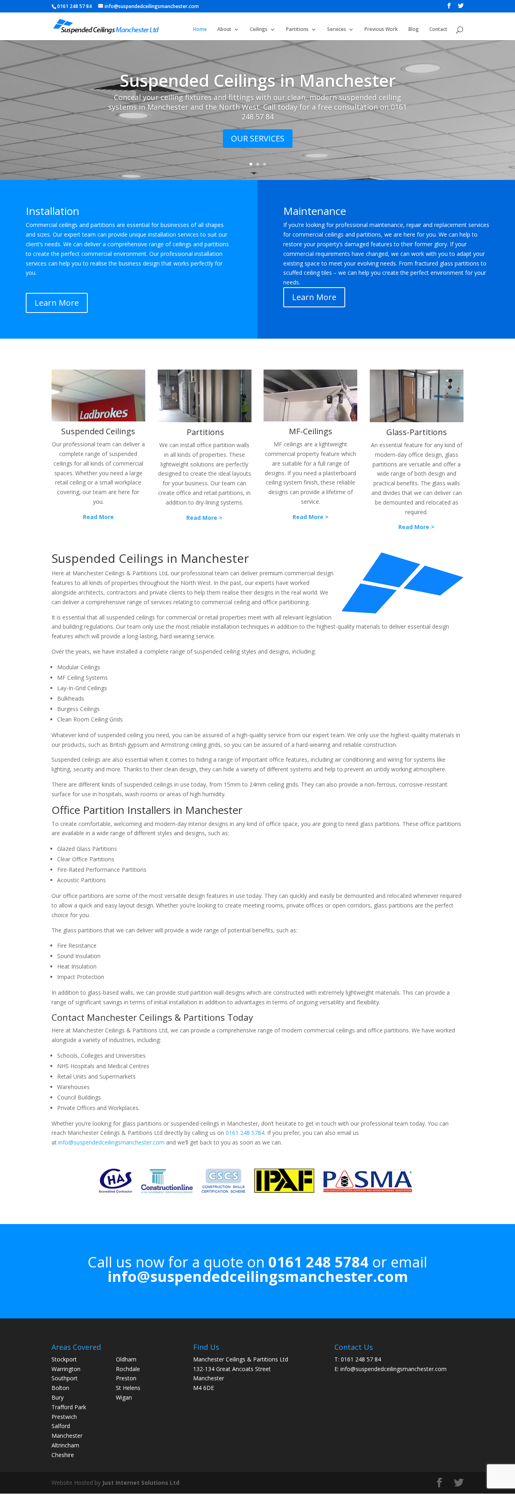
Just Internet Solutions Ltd (140, 1482)
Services (336, 30)
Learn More (57, 302)
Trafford (62, 1407)
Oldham (126, 1359)
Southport (65, 1378)
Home (200, 30)
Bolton (60, 1388)
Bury (58, 1397)
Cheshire (63, 1455)
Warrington (66, 1369)
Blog (413, 30)
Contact (438, 30)
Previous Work (381, 30)
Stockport (64, 1359)
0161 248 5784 (245, 1132)
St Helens (128, 1388)
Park (80, 1407)
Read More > (204, 517)
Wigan (124, 1397)
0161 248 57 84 (361, 1359)
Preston (126, 1378)
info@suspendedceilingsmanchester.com (111, 1142)
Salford (61, 1426)
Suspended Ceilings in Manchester (257, 80)
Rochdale (128, 1369)
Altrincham (65, 1445)
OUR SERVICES (257, 138)
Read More (98, 517)
